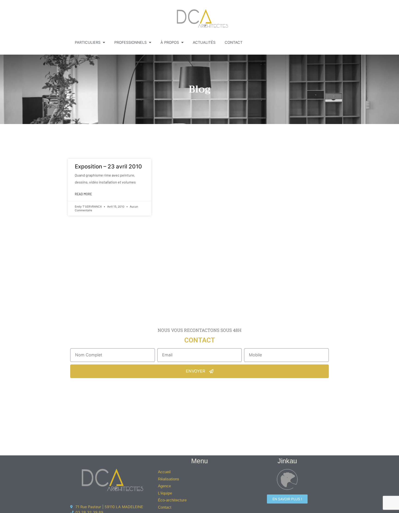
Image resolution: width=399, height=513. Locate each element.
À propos (169, 42)
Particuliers (87, 42)
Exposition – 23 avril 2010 (108, 166)
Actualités (204, 42)
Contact (233, 42)
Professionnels (130, 42)
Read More (83, 194)
